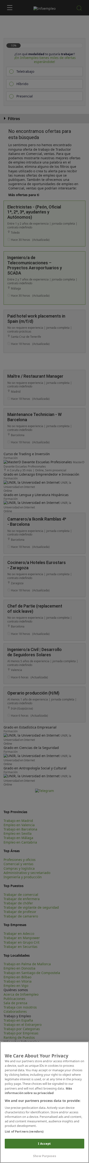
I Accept (44, 1143)
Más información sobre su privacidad (38, 1090)
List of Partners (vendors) (24, 1131)
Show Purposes (44, 1156)
